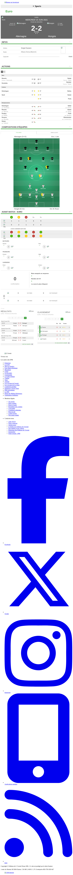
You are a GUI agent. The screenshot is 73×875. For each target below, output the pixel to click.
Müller (5, 115)
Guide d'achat (12, 413)
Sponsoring (11, 432)
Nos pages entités (13, 415)
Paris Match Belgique (11, 368)
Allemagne (21, 36)
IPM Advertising (10, 390)
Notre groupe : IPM (14, 433)
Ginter (4, 121)
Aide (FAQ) (12, 421)
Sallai (69, 80)
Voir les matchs (26, 344)
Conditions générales (14, 410)
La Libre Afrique (10, 376)
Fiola (69, 99)
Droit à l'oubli (12, 405)
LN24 (6, 371)
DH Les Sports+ (9, 366)
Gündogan (5, 91)
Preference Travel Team (12, 388)
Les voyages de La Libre (12, 385)
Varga (69, 111)
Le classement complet (61, 343)
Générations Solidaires (11, 395)
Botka (69, 91)
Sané (3, 95)
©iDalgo (2, 308)
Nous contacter (12, 423)
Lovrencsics (67, 119)
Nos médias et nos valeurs (16, 428)
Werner (6, 111)
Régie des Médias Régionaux (13, 393)
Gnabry (4, 113)
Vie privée (11, 401)
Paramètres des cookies (15, 407)
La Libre (7, 364)
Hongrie (52, 36)
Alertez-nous (12, 425)
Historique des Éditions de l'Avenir (18, 430)
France (15, 325)
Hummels (9, 80)
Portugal (24, 323)
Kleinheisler (67, 117)
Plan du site (11, 412)
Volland (6, 123)
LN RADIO (8, 373)
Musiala (6, 119)
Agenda (7, 381)
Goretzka (5, 83)
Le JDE (7, 392)
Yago (6, 380)
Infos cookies (12, 403)
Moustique (8, 370)
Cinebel (7, 378)
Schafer (68, 82)
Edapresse (8, 363)
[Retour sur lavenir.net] (36, 2)
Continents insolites (10, 387)
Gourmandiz (8, 375)
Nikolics (69, 115)
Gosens (4, 117)
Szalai (69, 78)
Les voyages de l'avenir (12, 383)
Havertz (4, 78)
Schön (69, 107)
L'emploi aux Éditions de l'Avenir (18, 427)
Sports (38, 6)
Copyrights (11, 408)
